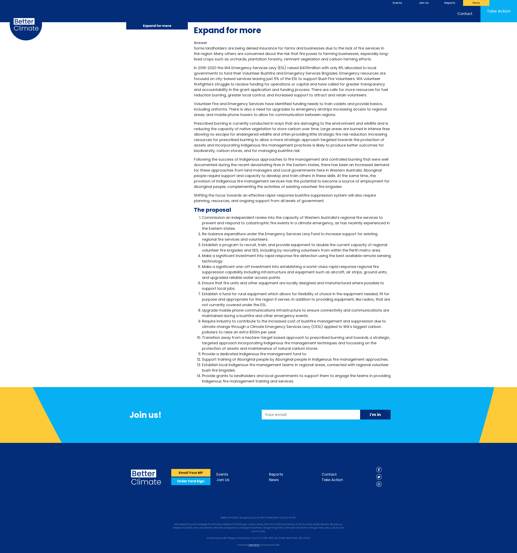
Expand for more (157, 25)
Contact (464, 13)
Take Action (499, 11)
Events (397, 3)
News (476, 3)
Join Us (424, 3)
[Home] (145, 476)
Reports (449, 3)
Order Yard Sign (190, 481)
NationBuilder (273, 545)
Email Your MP (191, 472)
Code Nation (254, 545)
